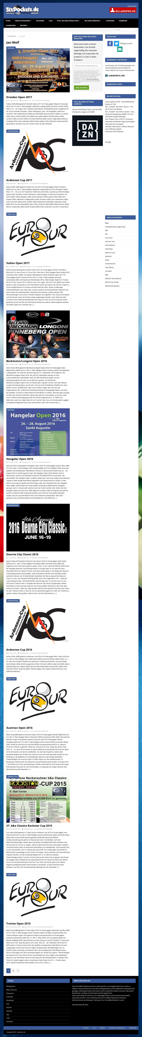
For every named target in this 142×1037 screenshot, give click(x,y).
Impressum (132, 1028)
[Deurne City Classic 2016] (38, 527)
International (110, 245)
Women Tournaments (113, 278)
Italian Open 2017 (18, 263)
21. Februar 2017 (13, 266)
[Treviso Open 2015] (38, 897)
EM (106, 234)
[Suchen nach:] (124, 29)
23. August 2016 (13, 462)
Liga (50, 21)
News (107, 260)
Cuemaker (110, 21)
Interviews (109, 249)
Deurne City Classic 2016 (22, 554)
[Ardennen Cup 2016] (38, 623)
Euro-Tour (109, 238)
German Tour (110, 241)
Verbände (123, 21)
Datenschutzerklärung (92, 79)
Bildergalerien (10, 986)
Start (8, 21)
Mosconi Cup (110, 252)
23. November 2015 (14, 927)
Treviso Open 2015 (18, 923)
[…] (33, 305)
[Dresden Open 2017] (38, 70)
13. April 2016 (12, 731)
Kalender (40, 21)
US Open (108, 271)
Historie (9, 1007)
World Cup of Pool (111, 282)
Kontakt (86, 1028)
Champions (11, 25)
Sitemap (102, 1028)
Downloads (10, 1000)
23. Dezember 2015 (14, 829)
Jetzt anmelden (81, 88)
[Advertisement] (120, 176)
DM (106, 230)
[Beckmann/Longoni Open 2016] (38, 334)
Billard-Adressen (92, 21)
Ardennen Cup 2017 (19, 180)
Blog (106, 223)
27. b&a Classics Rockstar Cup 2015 (29, 825)
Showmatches (110, 264)
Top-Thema (109, 267)
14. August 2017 (13, 100)
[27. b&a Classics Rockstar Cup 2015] (38, 799)
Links (8, 1018)
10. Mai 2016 (12, 653)
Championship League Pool (115, 227)
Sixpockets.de (26, 100)
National (108, 256)
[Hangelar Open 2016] (38, 432)
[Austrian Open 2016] (38, 701)
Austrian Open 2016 (19, 728)
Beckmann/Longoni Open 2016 (26, 361)
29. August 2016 (13, 364)
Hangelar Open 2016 (19, 459)
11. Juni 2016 (12, 558)
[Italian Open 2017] (38, 236)
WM (106, 275)
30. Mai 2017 (12, 183)
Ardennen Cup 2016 (19, 649)
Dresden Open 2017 (19, 97)
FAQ (7, 1004)
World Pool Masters (112, 286)
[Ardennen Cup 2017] (38, 153)
